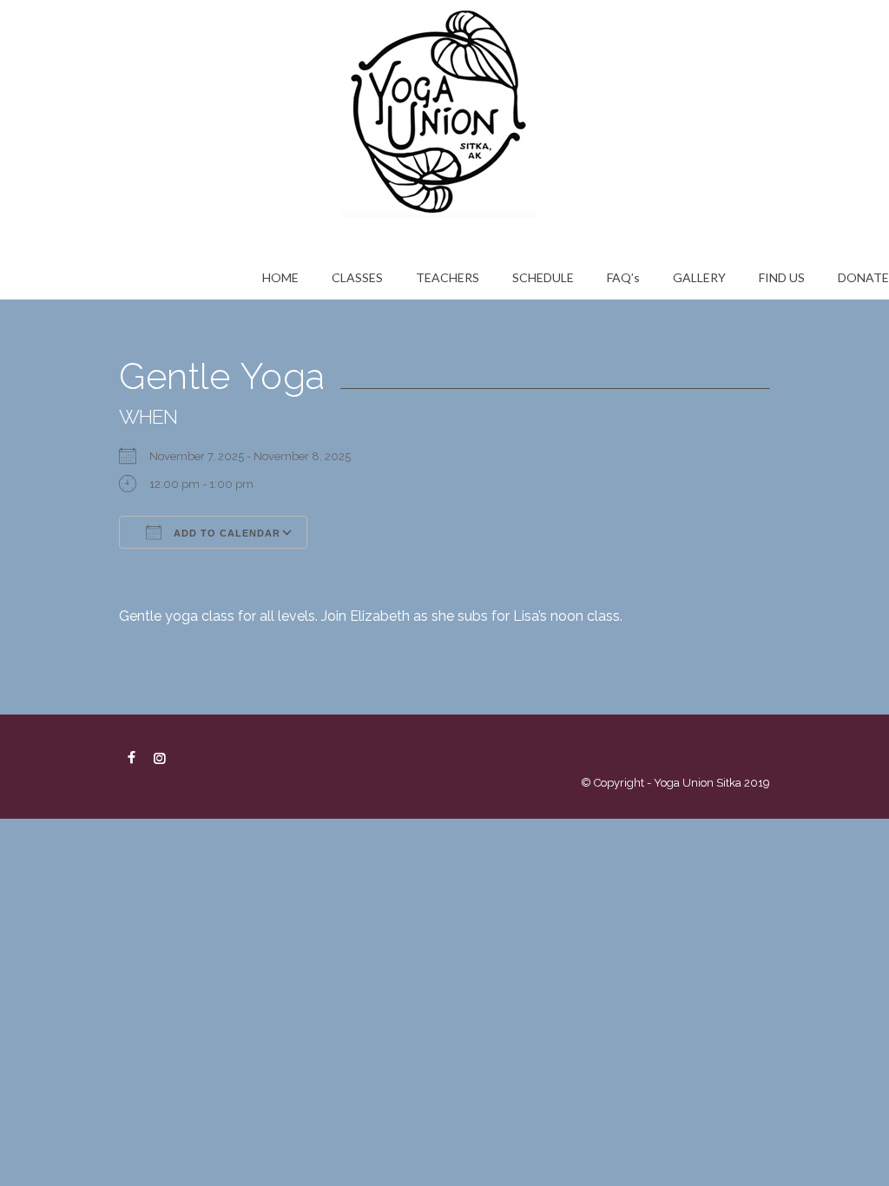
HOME (280, 277)
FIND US (782, 277)
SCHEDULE (543, 277)
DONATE (863, 277)
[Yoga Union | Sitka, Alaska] (444, 108)
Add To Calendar (225, 533)
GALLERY (699, 277)
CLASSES (357, 277)
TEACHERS (447, 277)
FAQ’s (623, 277)
